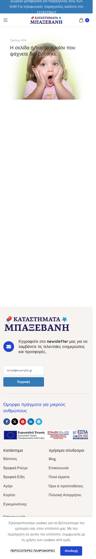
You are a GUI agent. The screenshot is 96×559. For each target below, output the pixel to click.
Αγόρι (8, 486)
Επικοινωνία (59, 468)
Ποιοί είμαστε (59, 477)
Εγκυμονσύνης (15, 504)
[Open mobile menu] (5, 20)
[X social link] (14, 421)
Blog (52, 459)
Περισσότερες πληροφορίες (33, 551)
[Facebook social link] (6, 421)
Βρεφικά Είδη (14, 477)
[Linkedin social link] (30, 421)
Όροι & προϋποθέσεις (66, 486)
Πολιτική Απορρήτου (65, 495)
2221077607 (46, 12)
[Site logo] (46, 20)
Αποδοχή (71, 551)
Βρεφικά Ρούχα (15, 468)
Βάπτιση (10, 459)
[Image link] (36, 323)
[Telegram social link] (38, 421)
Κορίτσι (9, 495)
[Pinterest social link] (22, 421)
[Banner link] (46, 65)
